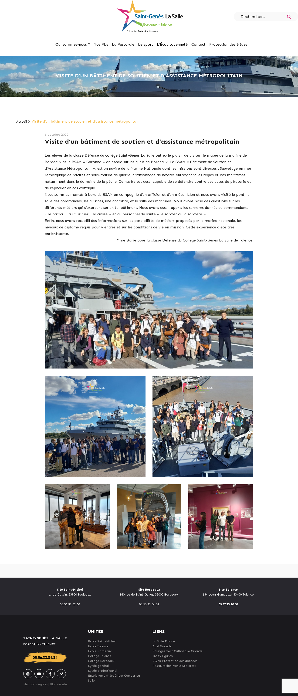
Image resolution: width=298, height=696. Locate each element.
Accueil (21, 121)
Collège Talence (99, 656)
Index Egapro (162, 656)
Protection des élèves (228, 44)
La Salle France (163, 641)
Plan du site (58, 684)
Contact (198, 44)
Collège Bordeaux (101, 661)
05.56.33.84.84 (45, 657)
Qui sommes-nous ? (72, 44)
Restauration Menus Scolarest (174, 666)
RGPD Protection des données (174, 661)
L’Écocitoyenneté (172, 44)
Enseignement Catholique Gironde (177, 651)
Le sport (145, 44)
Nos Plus (101, 44)
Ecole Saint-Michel (101, 641)
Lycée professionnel (102, 670)
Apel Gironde (162, 646)
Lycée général (98, 666)
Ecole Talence (98, 646)
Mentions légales (35, 684)
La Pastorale (123, 44)
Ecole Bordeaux (100, 651)
